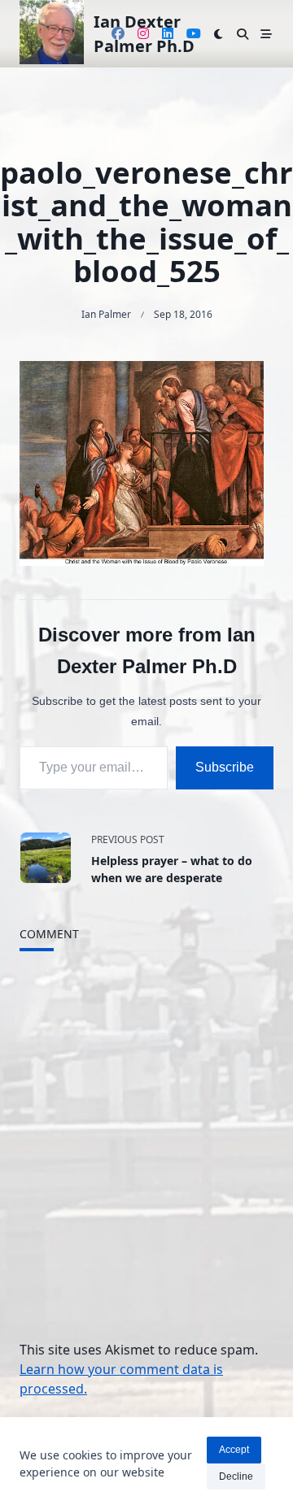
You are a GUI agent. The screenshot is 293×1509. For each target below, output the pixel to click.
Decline (236, 1476)
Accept (234, 1449)
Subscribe (224, 767)
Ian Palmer (106, 314)
